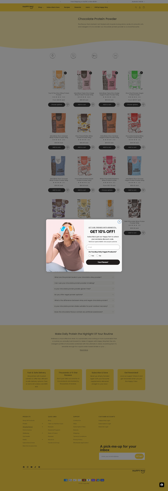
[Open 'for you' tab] (161, 484)
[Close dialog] (119, 221)
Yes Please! (103, 262)
